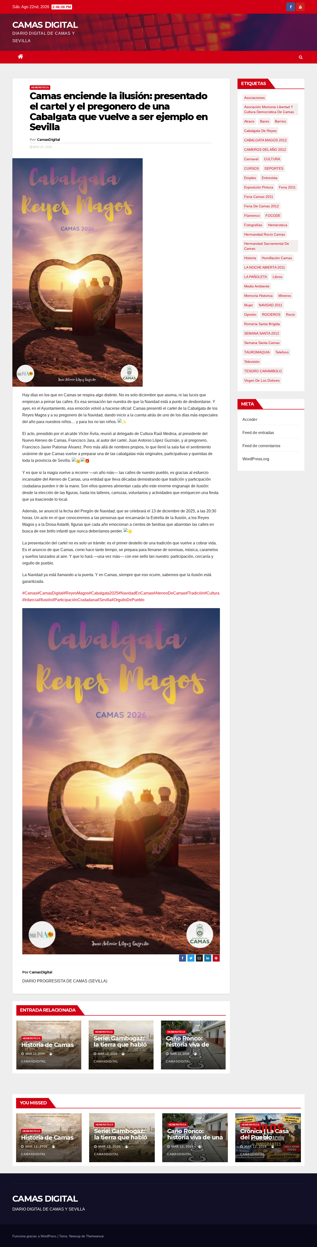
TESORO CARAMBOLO (263, 371)
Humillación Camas (277, 258)
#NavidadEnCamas (135, 593)
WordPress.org (255, 459)
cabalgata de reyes (260, 131)
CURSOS (251, 168)
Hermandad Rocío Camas (264, 234)
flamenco (252, 216)
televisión (252, 362)
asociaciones (254, 98)
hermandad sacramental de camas (266, 246)
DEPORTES (273, 168)
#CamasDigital (50, 593)
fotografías (253, 225)
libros (277, 277)
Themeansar (95, 1236)
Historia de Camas (47, 1044)
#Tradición (195, 593)
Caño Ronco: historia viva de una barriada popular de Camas (192, 1047)
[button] (301, 57)
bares (264, 121)
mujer (248, 305)
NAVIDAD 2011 (270, 305)
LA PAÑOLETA (255, 277)
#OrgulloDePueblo (127, 600)
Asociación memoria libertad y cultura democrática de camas (269, 109)
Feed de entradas (258, 433)
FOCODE (272, 216)
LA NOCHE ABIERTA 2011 (264, 267)
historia (250, 258)
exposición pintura (258, 187)
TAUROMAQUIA (257, 352)
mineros (284, 296)
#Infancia (30, 600)
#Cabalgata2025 (103, 593)
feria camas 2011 (258, 197)
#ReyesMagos (76, 593)
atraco (249, 121)
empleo (250, 178)
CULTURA (272, 159)
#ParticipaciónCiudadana (74, 600)
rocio (290, 314)
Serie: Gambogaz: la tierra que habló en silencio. (120, 1044)
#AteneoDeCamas (169, 593)
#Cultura (211, 593)
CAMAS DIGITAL (45, 25)
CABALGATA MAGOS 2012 (265, 140)
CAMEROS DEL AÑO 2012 (265, 150)
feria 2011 (287, 187)
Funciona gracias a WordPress (34, 1236)
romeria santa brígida (262, 324)
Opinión (250, 314)
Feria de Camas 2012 (261, 206)
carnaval (251, 159)
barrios (280, 121)
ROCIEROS (271, 314)
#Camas (29, 593)
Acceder (249, 419)
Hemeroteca (40, 87)
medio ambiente (256, 286)
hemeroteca (277, 225)
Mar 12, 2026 (36, 1146)
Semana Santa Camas (262, 343)
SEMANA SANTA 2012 (261, 333)
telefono (282, 352)
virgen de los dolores (262, 380)
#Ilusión (45, 600)
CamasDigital (48, 139)
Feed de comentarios (261, 446)
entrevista (269, 178)
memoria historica (258, 296)
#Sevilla (104, 600)
